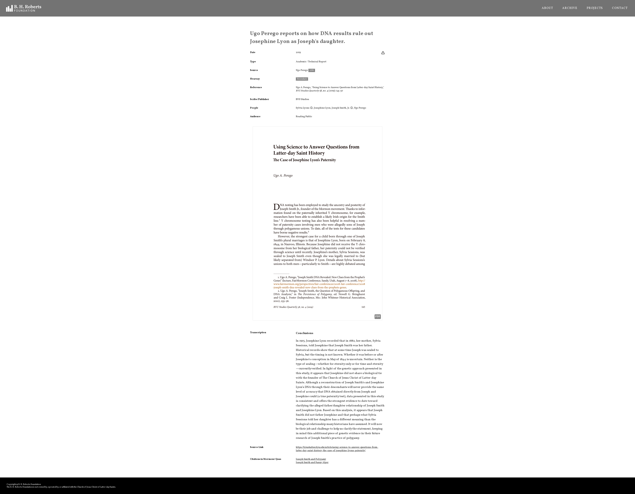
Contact (620, 8)
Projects (595, 8)
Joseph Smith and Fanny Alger (312, 462)
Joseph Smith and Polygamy (311, 459)
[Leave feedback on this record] (383, 53)
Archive (569, 8)
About (547, 8)
